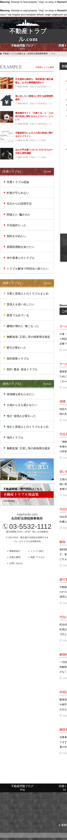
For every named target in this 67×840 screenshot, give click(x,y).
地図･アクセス (37, 557)
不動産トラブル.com (28, 37)
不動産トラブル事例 (45, 67)
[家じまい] (27, 469)
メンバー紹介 (37, 551)
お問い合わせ (16, 563)
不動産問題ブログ (22, 47)
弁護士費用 (14, 557)
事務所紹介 (14, 551)
